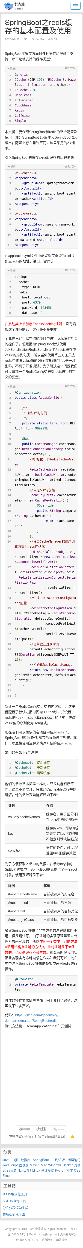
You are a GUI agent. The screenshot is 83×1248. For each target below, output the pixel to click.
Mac (44, 1165)
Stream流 (9, 1170)
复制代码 (70, 68)
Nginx (22, 1170)
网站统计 (61, 1240)
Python (60, 1170)
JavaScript (10, 1165)
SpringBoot (41, 1159)
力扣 (15, 1159)
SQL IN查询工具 (14, 1200)
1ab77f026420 (29, 1240)
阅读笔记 (74, 1159)
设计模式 (47, 1170)
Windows (54, 1165)
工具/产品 (58, 1159)
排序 (69, 1170)
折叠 (13, 68)
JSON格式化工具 (15, 1194)
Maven (35, 1165)
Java (6, 1159)
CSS (77, 1170)
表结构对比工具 (14, 1214)
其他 (77, 1165)
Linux (36, 1170)
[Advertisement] (41, 1075)
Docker (67, 1165)
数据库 (25, 1159)
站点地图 (47, 1240)
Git (29, 1170)
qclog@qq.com (47, 1234)
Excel (6, 1175)
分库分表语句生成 (15, 1207)
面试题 (24, 1165)
